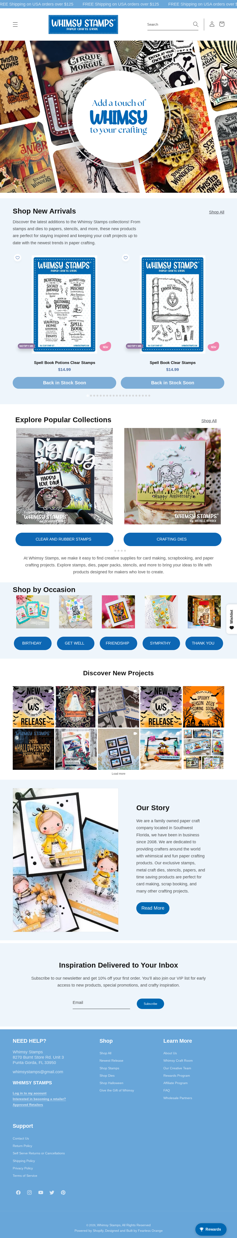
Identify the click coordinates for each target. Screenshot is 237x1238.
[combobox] (172, 24)
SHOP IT (76, 749)
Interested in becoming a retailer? (39, 1099)
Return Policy (22, 1146)
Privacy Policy (23, 1168)
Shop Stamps (109, 1068)
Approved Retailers (28, 1105)
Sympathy (160, 643)
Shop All (216, 212)
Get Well (74, 643)
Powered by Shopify (89, 1230)
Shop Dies (107, 1075)
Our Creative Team (177, 1068)
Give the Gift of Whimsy (117, 1090)
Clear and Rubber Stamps (63, 539)
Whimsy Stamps (109, 1225)
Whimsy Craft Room (178, 1060)
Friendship (117, 643)
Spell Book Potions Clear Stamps (64, 363)
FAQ (166, 1090)
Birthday (31, 643)
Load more (118, 773)
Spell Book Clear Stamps (173, 363)
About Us (170, 1053)
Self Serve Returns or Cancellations (39, 1153)
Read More (152, 908)
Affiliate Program (175, 1083)
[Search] (196, 24)
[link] (33, 707)
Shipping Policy (24, 1161)
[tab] (87, 395)
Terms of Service (25, 1175)
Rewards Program (176, 1075)
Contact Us (21, 1138)
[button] (15, 24)
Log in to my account (30, 1093)
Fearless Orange (150, 1230)
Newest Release (111, 1060)
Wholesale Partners (177, 1098)
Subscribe (150, 1004)
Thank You (203, 643)
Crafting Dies (172, 539)
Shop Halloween (111, 1083)
